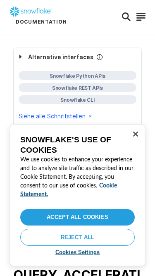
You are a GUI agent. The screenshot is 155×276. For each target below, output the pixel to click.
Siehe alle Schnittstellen (52, 116)
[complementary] (77, 87)
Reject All (77, 237)
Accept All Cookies (77, 217)
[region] (77, 195)
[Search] (126, 17)
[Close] (135, 134)
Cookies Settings (77, 252)
